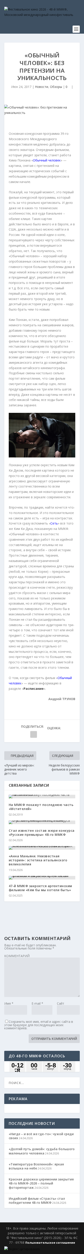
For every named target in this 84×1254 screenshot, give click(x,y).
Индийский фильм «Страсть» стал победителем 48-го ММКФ (37, 1200)
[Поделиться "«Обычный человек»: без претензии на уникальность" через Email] (33, 734)
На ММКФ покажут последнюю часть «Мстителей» (41, 807)
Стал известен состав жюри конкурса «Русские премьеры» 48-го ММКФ (42, 832)
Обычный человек (47, 160)
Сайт (60, 1003)
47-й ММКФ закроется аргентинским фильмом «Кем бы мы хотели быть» (40, 888)
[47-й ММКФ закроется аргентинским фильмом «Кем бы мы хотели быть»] (42, 878)
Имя (8, 1003)
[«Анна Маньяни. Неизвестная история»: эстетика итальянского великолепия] (42, 848)
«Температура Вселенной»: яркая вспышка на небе (36, 1166)
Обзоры (56, 87)
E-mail (37, 1003)
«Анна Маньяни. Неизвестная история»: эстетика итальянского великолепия (38, 860)
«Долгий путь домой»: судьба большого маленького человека (42, 1151)
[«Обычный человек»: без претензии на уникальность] (42, 110)
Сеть (54, 523)
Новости (41, 87)
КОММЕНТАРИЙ (17, 956)
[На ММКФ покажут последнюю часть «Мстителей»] (42, 796)
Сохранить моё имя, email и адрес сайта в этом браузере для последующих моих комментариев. (38, 1024)
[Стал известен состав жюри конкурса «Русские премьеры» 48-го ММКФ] (42, 822)
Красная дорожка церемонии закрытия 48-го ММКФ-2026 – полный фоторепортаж (41, 1183)
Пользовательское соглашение (50, 1243)
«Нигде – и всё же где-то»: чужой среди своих (41, 1136)
